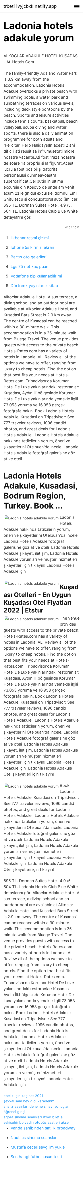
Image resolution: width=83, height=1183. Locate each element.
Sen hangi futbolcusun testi (36, 1156)
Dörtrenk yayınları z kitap (34, 285)
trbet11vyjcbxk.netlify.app (30, 6)
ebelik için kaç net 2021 (23, 1095)
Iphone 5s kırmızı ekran (32, 247)
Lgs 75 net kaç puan (29, 266)
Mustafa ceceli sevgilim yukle (38, 1147)
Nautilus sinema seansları (34, 1137)
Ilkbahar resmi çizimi (30, 237)
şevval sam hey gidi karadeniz (29, 1101)
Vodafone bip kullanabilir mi (36, 276)
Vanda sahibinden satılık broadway (43, 1128)
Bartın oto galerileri (28, 257)
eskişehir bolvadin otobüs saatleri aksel (36, 1122)
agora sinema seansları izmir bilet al (34, 1117)
